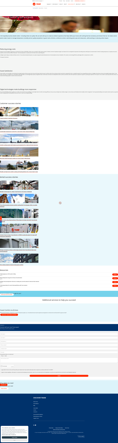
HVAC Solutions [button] (54, 4)
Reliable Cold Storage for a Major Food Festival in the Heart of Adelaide (16, 191)
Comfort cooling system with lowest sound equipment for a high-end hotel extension (19, 145)
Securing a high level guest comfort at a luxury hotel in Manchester (15, 158)
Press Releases (36, 403)
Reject (14, 440)
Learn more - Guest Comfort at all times (9, 314)
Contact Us (83, 4)
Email (6, 355)
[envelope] (1, 219)
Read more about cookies (6, 434)
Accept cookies (14, 437)
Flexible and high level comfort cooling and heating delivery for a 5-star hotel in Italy (19, 171)
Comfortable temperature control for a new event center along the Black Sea (17, 131)
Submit (59, 375)
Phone (2, 355)
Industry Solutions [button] (71, 4)
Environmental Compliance (38, 414)
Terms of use (67, 427)
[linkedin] (34, 425)
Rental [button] (65, 4)
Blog (64, 0)
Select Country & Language (38, 0)
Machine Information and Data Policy (59, 429)
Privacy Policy (51, 427)
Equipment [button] (48, 4)
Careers (72, 0)
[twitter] (1, 223)
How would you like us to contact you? (6, 354)
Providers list (13, 434)
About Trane (35, 401)
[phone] (1, 217)
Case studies (68, 0)
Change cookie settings (59, 427)
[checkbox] (59, 370)
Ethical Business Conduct (37, 416)
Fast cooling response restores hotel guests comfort (11, 264)
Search (61, 0)
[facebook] (1, 221)
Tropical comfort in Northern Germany (8, 118)
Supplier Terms (36, 418)
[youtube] (35, 425)
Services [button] (60, 4)
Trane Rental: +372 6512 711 (80, 0)
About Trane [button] (78, 4)
